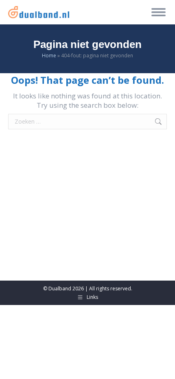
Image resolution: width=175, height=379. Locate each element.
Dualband (59, 288)
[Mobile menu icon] (158, 12)
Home (49, 55)
